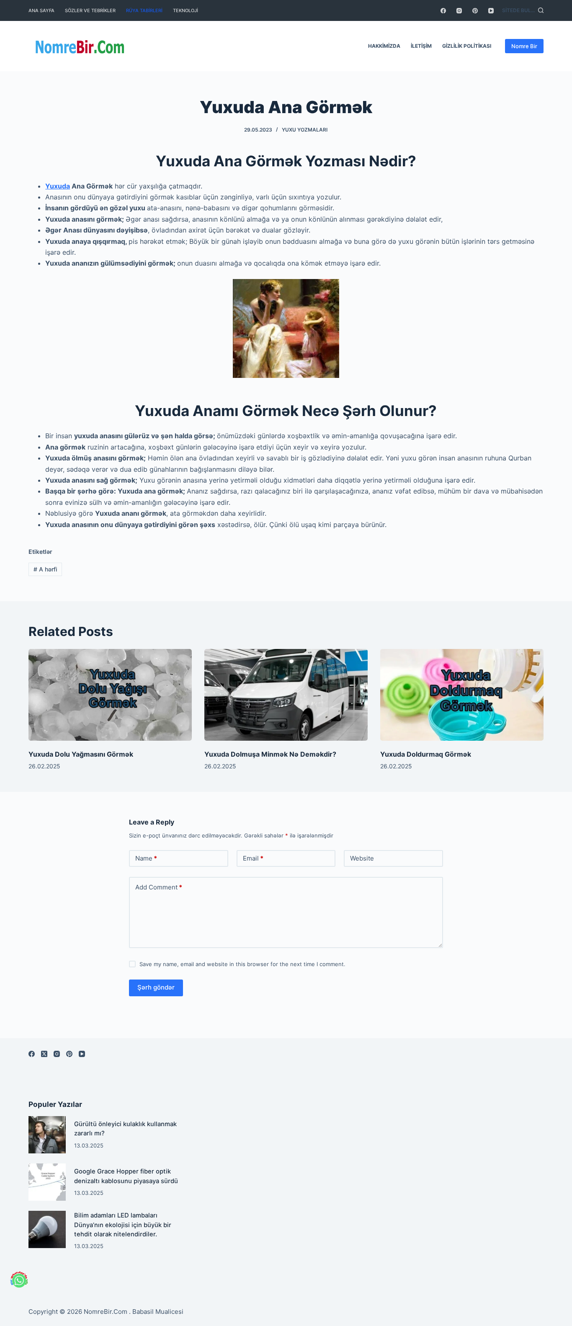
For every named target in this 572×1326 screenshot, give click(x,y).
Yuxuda (57, 186)
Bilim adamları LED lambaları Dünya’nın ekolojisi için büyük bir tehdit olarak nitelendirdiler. (122, 1225)
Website (362, 858)
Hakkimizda (384, 46)
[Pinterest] (475, 10)
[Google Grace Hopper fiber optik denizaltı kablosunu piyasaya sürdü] (47, 1182)
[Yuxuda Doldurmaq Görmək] (462, 695)
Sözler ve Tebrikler (90, 10)
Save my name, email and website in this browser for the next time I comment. (242, 964)
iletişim (421, 46)
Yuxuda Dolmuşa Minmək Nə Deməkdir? (270, 754)
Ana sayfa (41, 10)
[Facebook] (443, 10)
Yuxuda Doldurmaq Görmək (425, 754)
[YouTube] (491, 10)
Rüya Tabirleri (144, 10)
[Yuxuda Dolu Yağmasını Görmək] (110, 695)
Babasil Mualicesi (157, 1312)
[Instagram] (459, 10)
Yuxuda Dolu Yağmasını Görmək (80, 754)
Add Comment (158, 887)
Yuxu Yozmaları (304, 130)
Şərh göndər (156, 987)
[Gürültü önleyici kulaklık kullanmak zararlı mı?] (47, 1134)
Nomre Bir (524, 46)
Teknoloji (185, 10)
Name (146, 858)
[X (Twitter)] (44, 1054)
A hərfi (45, 569)
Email (253, 858)
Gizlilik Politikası (466, 46)
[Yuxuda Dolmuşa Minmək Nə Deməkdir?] (286, 695)
